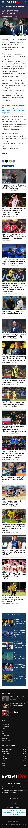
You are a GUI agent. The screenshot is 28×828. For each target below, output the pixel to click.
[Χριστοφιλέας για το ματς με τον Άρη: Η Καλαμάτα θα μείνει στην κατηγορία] (14, 303)
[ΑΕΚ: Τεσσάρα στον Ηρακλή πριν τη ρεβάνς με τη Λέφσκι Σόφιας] (14, 326)
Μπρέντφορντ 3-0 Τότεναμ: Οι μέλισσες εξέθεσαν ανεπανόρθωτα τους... (17, 712)
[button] (26, 2)
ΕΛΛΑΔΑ (4, 206)
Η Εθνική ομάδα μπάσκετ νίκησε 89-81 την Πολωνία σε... (20, 665)
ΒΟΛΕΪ (3, 498)
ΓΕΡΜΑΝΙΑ (4, 281)
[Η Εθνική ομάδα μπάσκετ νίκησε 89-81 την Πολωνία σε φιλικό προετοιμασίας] (7, 667)
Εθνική (4, 670)
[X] (17, 34)
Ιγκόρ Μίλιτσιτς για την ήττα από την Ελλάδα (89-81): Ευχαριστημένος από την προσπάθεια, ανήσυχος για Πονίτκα (14, 429)
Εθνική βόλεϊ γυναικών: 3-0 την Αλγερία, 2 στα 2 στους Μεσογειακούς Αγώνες (13, 503)
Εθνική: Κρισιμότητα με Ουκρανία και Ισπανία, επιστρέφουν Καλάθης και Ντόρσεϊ (14, 552)
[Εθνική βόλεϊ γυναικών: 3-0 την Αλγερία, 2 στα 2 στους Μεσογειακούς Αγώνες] (14, 493)
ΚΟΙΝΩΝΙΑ (4, 659)
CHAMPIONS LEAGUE (7, 257)
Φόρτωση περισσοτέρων (13, 685)
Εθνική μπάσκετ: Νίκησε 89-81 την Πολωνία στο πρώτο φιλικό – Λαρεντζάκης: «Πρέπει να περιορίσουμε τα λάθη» (14, 211)
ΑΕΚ (14, 42)
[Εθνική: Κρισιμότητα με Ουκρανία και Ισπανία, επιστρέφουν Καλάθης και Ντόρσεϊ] (14, 542)
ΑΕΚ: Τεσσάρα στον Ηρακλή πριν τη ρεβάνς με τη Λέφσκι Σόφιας (14, 336)
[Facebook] (14, 34)
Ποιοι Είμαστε (5, 824)
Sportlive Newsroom (6, 16)
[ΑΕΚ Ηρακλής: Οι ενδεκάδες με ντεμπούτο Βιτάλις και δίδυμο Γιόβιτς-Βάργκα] (14, 589)
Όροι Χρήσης (18, 824)
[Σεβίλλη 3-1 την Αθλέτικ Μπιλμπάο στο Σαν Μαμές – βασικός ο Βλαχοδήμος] (14, 566)
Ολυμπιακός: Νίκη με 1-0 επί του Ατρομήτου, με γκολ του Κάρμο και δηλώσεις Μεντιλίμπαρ (14, 187)
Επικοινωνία (12, 824)
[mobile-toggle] (2, 2)
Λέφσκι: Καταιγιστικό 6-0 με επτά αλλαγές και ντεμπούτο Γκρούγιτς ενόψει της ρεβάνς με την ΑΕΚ (14, 262)
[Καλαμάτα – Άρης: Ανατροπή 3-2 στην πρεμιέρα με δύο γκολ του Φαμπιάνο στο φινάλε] (14, 394)
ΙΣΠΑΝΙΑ (4, 571)
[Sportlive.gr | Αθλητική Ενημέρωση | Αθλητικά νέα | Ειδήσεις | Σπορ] (14, 776)
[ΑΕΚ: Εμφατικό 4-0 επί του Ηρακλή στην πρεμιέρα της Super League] (14, 372)
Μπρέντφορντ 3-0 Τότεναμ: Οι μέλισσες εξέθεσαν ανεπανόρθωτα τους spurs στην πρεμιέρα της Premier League (14, 237)
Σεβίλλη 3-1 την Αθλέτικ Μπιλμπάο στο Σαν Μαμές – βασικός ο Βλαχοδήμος (14, 576)
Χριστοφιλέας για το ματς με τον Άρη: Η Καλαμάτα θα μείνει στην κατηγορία (13, 313)
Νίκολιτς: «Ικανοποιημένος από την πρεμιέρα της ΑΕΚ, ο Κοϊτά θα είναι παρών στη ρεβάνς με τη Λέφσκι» (14, 358)
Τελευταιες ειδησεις (18, 6)
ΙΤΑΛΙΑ (3, 475)
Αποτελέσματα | (11, 807)
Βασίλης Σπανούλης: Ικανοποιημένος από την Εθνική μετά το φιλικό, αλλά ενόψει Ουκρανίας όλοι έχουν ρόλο (13, 454)
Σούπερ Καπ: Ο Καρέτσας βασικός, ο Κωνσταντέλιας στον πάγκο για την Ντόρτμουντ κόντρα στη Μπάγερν (13, 527)
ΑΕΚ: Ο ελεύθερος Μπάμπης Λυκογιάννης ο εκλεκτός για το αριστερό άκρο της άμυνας (14, 812)
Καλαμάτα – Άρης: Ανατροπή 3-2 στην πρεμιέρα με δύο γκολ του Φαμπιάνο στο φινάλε (13, 404)
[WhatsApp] (21, 34)
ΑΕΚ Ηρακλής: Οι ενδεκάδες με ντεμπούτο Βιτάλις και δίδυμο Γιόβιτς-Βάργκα (12, 600)
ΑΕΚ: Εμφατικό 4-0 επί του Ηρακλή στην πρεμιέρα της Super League (14, 381)
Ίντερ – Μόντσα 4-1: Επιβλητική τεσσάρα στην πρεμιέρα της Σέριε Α (13, 479)
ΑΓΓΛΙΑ (3, 232)
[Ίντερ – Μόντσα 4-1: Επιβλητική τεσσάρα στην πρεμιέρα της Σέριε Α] (14, 469)
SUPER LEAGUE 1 (6, 6)
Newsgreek (18, 807)
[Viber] (24, 34)
